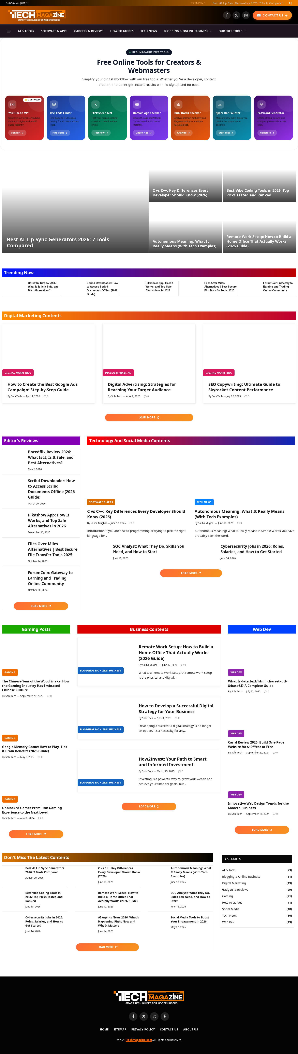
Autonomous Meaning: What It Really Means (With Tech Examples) (184, 243)
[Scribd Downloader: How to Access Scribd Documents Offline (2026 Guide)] (72, 288)
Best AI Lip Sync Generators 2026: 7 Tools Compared (248, 3)
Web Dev (262, 629)
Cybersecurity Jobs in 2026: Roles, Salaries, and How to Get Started (252, 549)
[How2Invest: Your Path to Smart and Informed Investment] (105, 768)
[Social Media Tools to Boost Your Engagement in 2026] (157, 922)
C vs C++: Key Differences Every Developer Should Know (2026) (181, 192)
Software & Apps (54, 31)
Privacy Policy (143, 1029)
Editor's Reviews (21, 440)
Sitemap (120, 1029)
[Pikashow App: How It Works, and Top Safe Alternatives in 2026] (131, 288)
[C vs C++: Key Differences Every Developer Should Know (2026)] (185, 177)
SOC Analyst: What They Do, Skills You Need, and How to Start (148, 549)
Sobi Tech (16, 396)
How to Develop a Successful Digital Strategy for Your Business (176, 709)
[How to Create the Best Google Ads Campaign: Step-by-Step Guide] (48, 350)
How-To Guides (122, 31)
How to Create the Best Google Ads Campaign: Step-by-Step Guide (43, 387)
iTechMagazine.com (139, 1040)
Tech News (148, 31)
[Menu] (9, 31)
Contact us (169, 1029)
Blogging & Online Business (186, 31)
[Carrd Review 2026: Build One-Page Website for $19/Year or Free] (262, 718)
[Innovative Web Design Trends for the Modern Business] (262, 779)
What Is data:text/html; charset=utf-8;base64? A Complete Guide (257, 683)
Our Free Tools (230, 31)
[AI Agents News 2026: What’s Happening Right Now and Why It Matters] (84, 922)
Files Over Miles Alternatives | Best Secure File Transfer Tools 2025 (220, 286)
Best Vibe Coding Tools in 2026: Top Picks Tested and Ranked (257, 192)
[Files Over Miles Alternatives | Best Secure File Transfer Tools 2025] (189, 288)
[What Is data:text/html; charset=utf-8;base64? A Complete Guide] (262, 657)
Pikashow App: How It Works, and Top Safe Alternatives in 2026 (159, 286)
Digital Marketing (18, 372)
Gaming (9, 672)
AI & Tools (26, 31)
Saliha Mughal (99, 523)
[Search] (290, 3)
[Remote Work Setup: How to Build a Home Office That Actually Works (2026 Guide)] (259, 228)
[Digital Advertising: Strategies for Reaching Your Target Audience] (149, 350)
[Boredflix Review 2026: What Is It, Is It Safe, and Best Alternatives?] (13, 288)
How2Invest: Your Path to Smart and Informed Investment (173, 762)
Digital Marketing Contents (32, 315)
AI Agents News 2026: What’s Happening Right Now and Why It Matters (118, 921)
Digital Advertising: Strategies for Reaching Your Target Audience (142, 387)
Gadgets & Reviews (88, 31)
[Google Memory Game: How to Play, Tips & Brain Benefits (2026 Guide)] (36, 722)
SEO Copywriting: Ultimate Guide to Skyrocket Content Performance (244, 387)
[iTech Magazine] (37, 15)
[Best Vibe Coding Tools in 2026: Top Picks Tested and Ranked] (259, 177)
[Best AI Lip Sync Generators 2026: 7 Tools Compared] (75, 202)
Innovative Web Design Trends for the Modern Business (258, 805)
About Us (190, 1029)
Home (104, 1029)
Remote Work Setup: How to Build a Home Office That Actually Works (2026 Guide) (258, 241)
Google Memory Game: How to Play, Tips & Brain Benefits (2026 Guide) (34, 749)
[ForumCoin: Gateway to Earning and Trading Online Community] (248, 288)
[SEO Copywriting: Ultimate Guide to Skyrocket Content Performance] (249, 350)
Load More (147, 417)
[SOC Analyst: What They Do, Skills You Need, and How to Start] (98, 551)
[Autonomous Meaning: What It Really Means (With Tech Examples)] (185, 228)
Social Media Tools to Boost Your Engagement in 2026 (190, 919)
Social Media (230, 909)
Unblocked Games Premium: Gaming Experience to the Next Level (32, 810)
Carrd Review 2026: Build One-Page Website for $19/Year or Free (256, 744)
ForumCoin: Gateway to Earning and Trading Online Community (278, 286)
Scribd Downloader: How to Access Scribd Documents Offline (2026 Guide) (102, 288)
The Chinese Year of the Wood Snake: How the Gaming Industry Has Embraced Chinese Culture (36, 685)
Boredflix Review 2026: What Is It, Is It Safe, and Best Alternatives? (43, 286)
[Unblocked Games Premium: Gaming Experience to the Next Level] (36, 783)
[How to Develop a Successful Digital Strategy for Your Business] (105, 715)
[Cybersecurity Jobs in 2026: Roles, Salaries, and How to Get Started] (206, 551)
